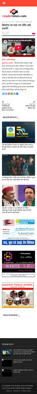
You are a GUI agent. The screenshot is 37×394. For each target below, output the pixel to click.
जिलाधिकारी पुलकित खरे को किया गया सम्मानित (8, 107)
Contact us (16, 391)
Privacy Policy (26, 391)
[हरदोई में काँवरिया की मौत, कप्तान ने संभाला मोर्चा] (7, 373)
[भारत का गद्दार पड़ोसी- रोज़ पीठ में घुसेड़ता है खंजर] (7, 363)
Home (3, 22)
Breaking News (10, 22)
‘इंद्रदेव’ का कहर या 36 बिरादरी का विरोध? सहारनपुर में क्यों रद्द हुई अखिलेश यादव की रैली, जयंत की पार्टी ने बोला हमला (16, 210)
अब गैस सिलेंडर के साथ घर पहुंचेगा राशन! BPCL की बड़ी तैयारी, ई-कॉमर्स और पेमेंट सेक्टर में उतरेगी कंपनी (17, 147)
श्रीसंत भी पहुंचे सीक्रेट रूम (30, 106)
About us (9, 391)
